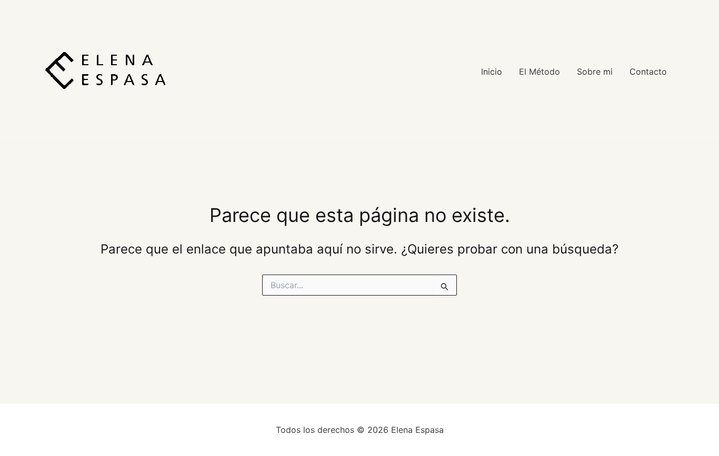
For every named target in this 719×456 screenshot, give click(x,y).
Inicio (491, 71)
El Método (539, 71)
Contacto (648, 71)
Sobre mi (595, 71)
